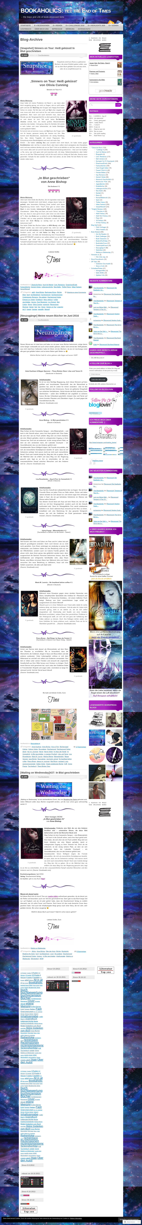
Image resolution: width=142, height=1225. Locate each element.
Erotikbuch (39, 299)
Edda (95, 344)
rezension (46, 304)
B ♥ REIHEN (57, 25)
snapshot (60, 307)
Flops (97, 218)
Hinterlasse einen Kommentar (76, 292)
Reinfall (98, 193)
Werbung (70, 29)
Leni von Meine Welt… (100, 307)
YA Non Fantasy (101, 223)
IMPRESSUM (57, 29)
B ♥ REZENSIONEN (41, 25)
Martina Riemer (48, 756)
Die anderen (43, 297)
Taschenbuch (32, 766)
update (32, 1050)
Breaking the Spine (70, 799)
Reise (98, 195)
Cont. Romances (59, 285)
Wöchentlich (35, 959)
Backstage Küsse (50, 292)
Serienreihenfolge (29, 1048)
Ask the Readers (101, 234)
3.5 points (28, 975)
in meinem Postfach (50, 754)
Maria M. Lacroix (37, 756)
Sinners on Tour (51, 307)
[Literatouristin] (97, 755)
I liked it (36, 1014)
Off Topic (94, 261)
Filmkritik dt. (95, 255)
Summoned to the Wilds (97, 80)
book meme (36, 985)
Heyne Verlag (48, 752)
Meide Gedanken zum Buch (31, 1026)
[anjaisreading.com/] (97, 773)
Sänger (31, 307)
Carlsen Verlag (33, 749)
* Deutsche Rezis (36, 285)
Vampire (34, 309)
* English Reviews (97, 209)
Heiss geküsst (48, 299)
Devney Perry (94, 65)
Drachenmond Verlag (54, 297)
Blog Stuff (94, 225)
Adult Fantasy (100, 213)
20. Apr (24, 777)
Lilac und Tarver (63, 754)
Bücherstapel (64, 747)
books (26, 987)
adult (33, 292)
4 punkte (35, 977)
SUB (65, 764)
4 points (29, 977)
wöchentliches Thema (34, 1057)
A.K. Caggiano (94, 82)
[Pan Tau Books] (97, 720)
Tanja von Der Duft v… (100, 331)
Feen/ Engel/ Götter (102, 168)
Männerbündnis (59, 756)
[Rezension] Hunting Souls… (113, 320)
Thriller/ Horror (66, 287)
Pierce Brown (31, 761)
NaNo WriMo (100, 273)
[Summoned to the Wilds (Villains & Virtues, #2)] (120, 85)
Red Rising (53, 761)
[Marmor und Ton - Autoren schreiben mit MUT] (114, 755)
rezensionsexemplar (29, 764)
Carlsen (25, 749)
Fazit (39, 1008)
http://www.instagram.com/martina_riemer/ (102, 442)
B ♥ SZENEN (113, 25)
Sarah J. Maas (94, 73)
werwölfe (41, 309)
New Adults (57, 287)
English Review (36, 1006)
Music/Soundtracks (97, 259)
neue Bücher (33, 759)
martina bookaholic (27, 1023)
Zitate (34, 1059)
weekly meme (28, 1055)
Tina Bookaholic (43, 55)
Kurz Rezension (42, 302)
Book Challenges (101, 236)
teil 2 (24, 309)
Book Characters (101, 239)
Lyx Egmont (52, 302)
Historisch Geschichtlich (103, 179)
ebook (24, 752)
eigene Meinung (27, 1005)
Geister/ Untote (36, 287)
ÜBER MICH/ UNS (42, 29)
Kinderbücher (100, 186)
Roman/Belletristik (102, 197)
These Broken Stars (43, 766)
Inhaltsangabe (60, 956)
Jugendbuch (31, 1019)
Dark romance (100, 159)
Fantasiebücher (25, 287)
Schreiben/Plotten (97, 268)
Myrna (30, 304)
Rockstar (25, 307)
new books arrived (52, 759)
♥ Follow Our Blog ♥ (101, 363)
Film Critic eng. (101, 257)
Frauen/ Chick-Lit (101, 170)
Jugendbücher (100, 184)
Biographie (99, 154)
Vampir (29, 309)
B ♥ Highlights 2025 (96, 25)
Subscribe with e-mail (98, 379)
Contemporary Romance (30, 297)
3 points (29, 973)
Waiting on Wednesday (38, 948)
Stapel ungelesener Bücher (54, 764)
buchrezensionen (56, 295)
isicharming (97, 320)
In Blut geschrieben (37, 754)
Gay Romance (100, 175)
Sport (97, 200)
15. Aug (24, 55)
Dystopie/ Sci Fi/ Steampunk (105, 161)
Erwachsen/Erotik (71, 285)
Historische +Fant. (102, 181)
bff (21, 983)
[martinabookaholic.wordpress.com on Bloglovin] (95, 414)
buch (28, 295)
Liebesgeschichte (47, 287)
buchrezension (46, 295)
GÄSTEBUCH (26, 29)
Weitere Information (76, 1218)
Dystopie (37, 1001)
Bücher (59, 292)
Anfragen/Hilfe (100, 270)
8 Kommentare (81, 951)
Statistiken (99, 250)
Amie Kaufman (36, 747)
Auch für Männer (48, 285)
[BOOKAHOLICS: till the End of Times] (97, 737)
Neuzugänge (41, 759)
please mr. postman (43, 761)
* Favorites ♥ (100, 211)
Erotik (22, 1009)
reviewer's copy (63, 761)
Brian (24, 295)
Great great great (27, 1011)
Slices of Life (100, 266)
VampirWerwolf (25, 289)
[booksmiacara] (114, 773)
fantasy (32, 1009)
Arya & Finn (55, 747)
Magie (36, 1021)
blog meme (25, 983)
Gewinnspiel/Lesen (102, 245)
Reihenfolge (27, 1037)
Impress (39, 956)
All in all (38, 979)
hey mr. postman (32, 752)
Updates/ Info (100, 275)
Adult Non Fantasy (102, 216)
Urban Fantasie (76, 287)
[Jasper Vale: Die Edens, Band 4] (120, 67)
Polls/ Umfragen (101, 227)
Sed (35, 307)
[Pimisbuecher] (114, 720)
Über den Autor (50, 951)
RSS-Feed (110, 22)
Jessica (33, 302)
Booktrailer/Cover (101, 243)
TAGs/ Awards (100, 229)
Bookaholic (65, 951)
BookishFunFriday (101, 241)
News (35, 1033)
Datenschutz (84, 29)
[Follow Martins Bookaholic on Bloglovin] (105, 408)
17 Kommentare (81, 747)
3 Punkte (34, 973)
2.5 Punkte (23, 973)
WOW (41, 959)
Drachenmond (51, 749)
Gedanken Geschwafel (103, 264)
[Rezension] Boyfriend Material (109, 344)
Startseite (26, 25)
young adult (25, 1060)
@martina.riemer (97, 460)
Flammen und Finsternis (97, 71)
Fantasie (27, 1009)
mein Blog (23, 1028)
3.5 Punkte (35, 975)
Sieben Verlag (40, 764)
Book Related (95, 232)
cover (52, 954)
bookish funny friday (27, 985)
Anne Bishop (40, 292)
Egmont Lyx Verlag (29, 299)
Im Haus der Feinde (60, 752)
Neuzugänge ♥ (35, 743)
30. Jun (24, 320)
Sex (39, 307)
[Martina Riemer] (97, 791)
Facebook (118, 22)
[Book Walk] (114, 737)
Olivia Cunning (37, 304)
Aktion (34, 951)
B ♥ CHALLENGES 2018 (75, 25)
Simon (43, 307)
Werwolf (47, 309)
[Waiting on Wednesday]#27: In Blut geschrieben (49, 772)
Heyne (41, 752)
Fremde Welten (101, 172)
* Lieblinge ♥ (100, 150)
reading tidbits (53, 896)
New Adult (30, 1033)
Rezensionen (54, 304)
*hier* (43, 879)
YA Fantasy (99, 220)
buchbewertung (35, 295)
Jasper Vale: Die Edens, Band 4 (99, 63)
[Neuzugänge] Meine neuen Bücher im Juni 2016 (49, 315)
